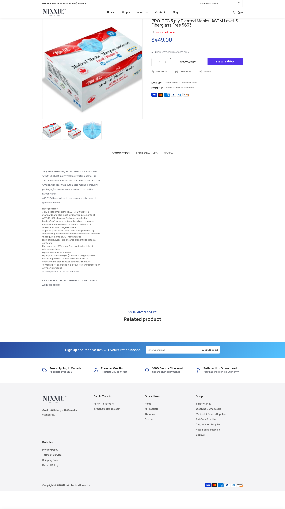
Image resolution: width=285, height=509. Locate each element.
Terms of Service (52, 454)
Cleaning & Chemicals (208, 408)
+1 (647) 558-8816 (78, 3)
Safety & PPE (203, 403)
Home (148, 403)
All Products (151, 408)
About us (150, 414)
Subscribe (207, 349)
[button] (240, 12)
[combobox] (220, 3)
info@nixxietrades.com (107, 408)
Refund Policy (50, 465)
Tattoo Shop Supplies (208, 424)
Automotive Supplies (208, 429)
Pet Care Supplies (206, 419)
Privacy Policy (50, 449)
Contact (149, 419)
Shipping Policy (51, 460)
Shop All (200, 434)
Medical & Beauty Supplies (211, 414)
